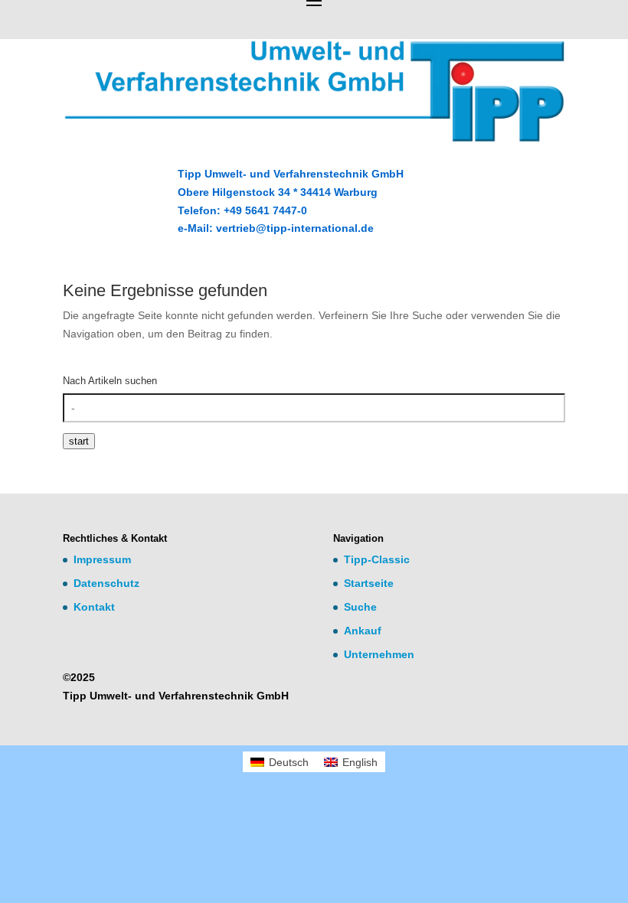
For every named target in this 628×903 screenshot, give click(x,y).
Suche (360, 607)
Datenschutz (106, 583)
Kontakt (94, 607)
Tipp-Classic (377, 559)
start (79, 441)
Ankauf (362, 630)
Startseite (369, 583)
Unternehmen (379, 654)
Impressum (102, 559)
